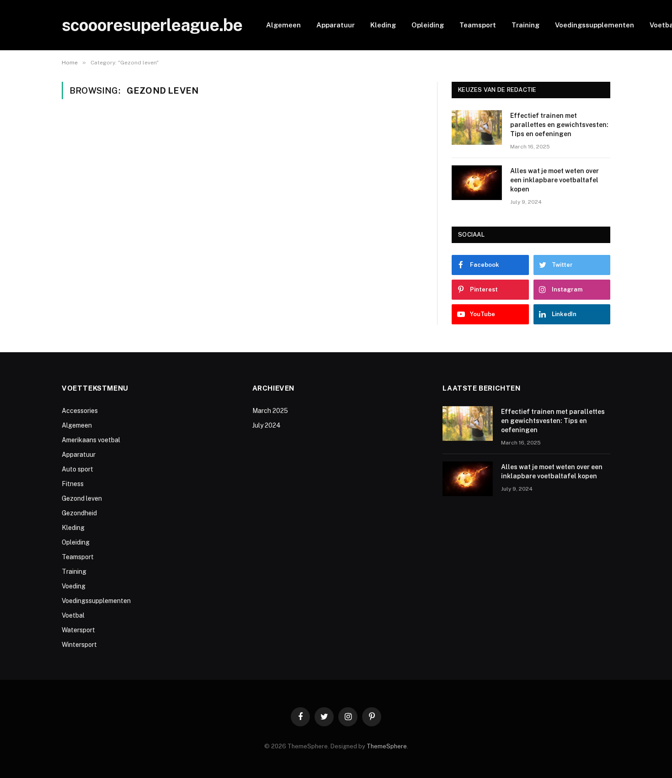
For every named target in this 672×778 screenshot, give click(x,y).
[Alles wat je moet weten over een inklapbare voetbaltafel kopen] (477, 182)
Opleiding (427, 25)
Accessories (80, 410)
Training (525, 25)
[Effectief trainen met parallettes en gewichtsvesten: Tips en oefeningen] (477, 127)
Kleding (383, 25)
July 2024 (266, 425)
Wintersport (79, 644)
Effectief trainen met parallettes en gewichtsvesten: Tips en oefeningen (559, 125)
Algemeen (283, 25)
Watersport (78, 630)
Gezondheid (79, 513)
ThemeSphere (387, 746)
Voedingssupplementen (594, 25)
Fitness (73, 483)
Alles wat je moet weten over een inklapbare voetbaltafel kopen (554, 180)
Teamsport (477, 25)
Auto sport (77, 469)
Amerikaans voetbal (91, 440)
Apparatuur (335, 25)
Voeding (73, 586)
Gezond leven (82, 498)
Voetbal (73, 615)
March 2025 (270, 410)
